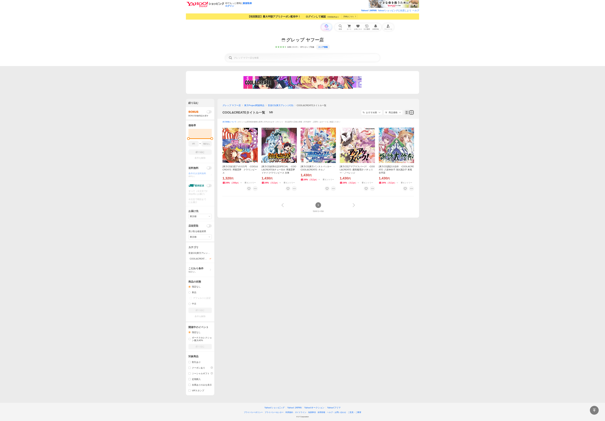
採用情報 (321, 412)
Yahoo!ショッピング (274, 407)
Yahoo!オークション (314, 407)
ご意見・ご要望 (354, 412)
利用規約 (289, 412)
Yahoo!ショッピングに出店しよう (394, 10)
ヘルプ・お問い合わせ (336, 412)
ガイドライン (300, 412)
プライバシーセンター (274, 412)
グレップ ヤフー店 (231, 105)
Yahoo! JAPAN (369, 10)
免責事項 (312, 412)
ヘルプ (415, 10)
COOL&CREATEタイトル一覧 (243, 112)
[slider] (188, 138)
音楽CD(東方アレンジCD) (280, 105)
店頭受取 (193, 225)
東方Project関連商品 (254, 105)
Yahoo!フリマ (334, 407)
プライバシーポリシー (253, 412)
